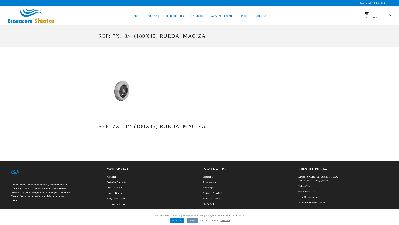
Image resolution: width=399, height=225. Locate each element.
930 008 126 (378, 3)
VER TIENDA (371, 17)
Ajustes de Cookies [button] (209, 220)
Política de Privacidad (212, 193)
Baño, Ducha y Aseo (116, 199)
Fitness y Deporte (114, 193)
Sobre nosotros (209, 182)
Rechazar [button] (192, 220)
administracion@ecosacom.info (312, 202)
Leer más (225, 220)
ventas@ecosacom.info (308, 197)
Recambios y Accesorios (117, 204)
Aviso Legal (208, 188)
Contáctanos (208, 177)
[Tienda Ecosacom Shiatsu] (367, 14)
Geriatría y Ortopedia (116, 182)
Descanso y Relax (114, 188)
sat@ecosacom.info (306, 191)
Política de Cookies (211, 199)
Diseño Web (208, 204)
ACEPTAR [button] (177, 220)
